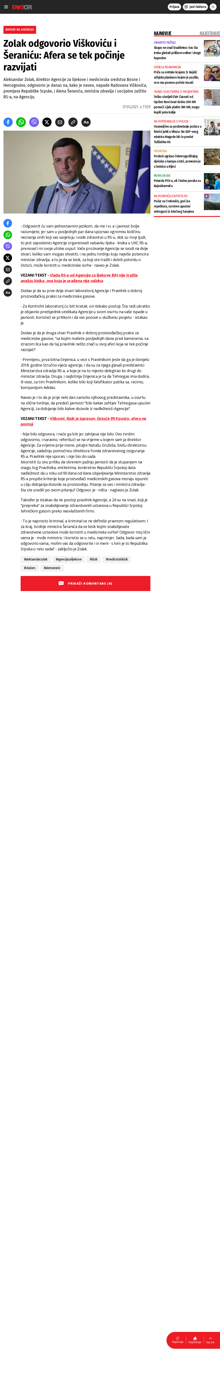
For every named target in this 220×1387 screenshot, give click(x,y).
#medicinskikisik (117, 559)
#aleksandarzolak (35, 559)
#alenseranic (52, 568)
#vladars (29, 568)
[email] (60, 122)
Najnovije (177, 1342)
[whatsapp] (21, 122)
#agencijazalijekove (69, 559)
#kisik (93, 559)
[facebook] (8, 122)
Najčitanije (195, 1342)
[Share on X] (47, 122)
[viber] (34, 122)
